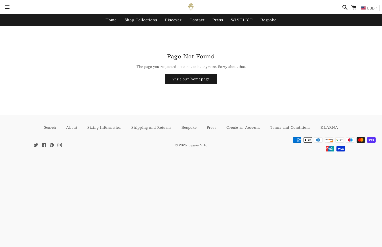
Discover (173, 20)
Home (111, 20)
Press (217, 20)
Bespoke (268, 20)
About (71, 127)
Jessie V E (197, 145)
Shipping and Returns (151, 127)
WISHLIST (242, 20)
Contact (197, 20)
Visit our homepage (191, 79)
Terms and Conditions (290, 127)
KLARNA (329, 127)
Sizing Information (104, 127)
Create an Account (243, 127)
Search (50, 127)
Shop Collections (140, 20)
